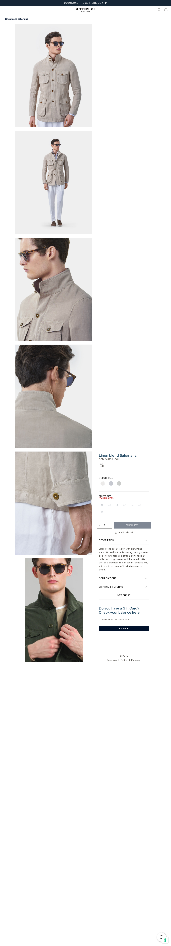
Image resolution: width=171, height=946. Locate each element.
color (106, 478)
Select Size (105, 496)
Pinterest (136, 660)
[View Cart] (166, 10)
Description (106, 540)
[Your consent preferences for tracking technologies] (165, 940)
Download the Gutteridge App (85, 3)
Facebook (112, 660)
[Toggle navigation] (4, 10)
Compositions (107, 578)
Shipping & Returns (111, 587)
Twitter (124, 660)
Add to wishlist (125, 532)
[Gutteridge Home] (85, 10)
